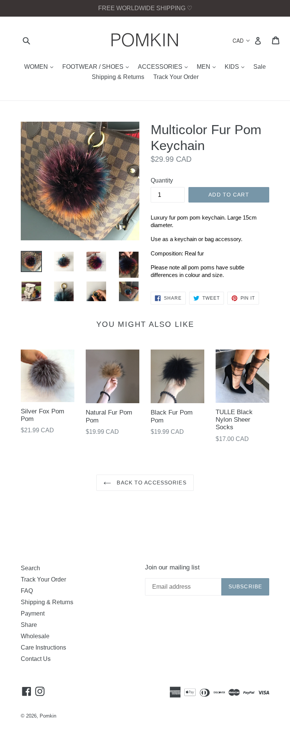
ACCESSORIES (164, 66)
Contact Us (36, 659)
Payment (33, 613)
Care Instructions (43, 647)
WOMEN (40, 66)
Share (29, 625)
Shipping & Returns (118, 77)
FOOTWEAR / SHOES (97, 66)
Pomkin (48, 716)
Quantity (162, 180)
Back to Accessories (150, 483)
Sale (259, 66)
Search (30, 568)
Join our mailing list (172, 567)
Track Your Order (176, 77)
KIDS (236, 66)
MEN (208, 66)
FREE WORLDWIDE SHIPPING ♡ (145, 8)
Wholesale (35, 636)
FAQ (27, 591)
